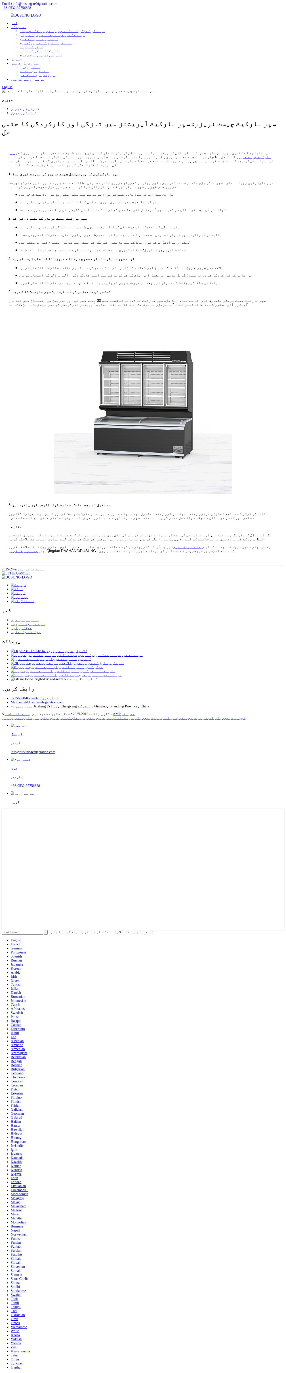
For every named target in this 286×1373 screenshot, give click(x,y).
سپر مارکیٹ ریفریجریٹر (63, 718)
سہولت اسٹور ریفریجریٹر (110, 718)
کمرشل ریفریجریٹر (196, 718)
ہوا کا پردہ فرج (188, 547)
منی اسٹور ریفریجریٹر (156, 718)
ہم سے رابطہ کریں (24, 551)
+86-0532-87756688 (16, 8)
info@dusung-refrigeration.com (33, 752)
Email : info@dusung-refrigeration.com (29, 4)
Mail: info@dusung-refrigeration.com (37, 702)
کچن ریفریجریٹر (230, 718)
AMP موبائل (124, 714)
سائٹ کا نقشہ (17, 714)
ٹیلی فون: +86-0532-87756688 (34, 698)
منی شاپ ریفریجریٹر (20, 718)
